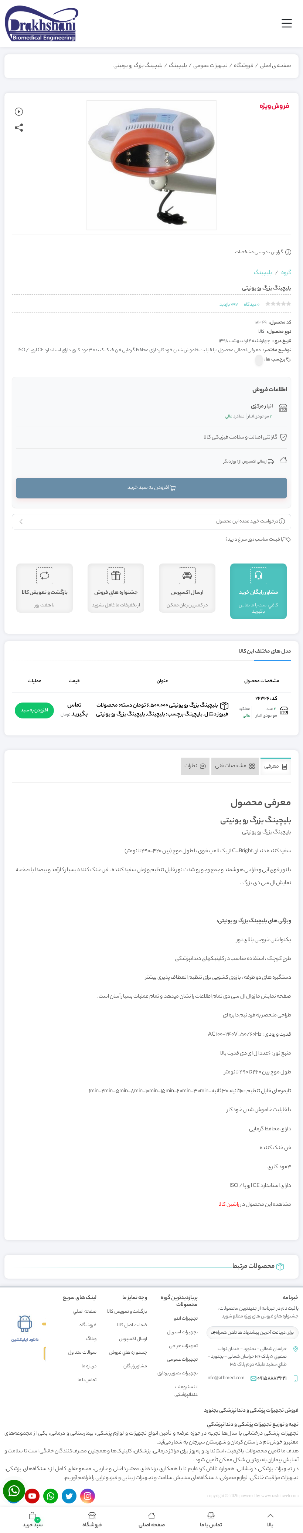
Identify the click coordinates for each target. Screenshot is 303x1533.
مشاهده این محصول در (254, 1205)
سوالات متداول (82, 1353)
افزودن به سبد (34, 710)
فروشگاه (243, 66)
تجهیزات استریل (182, 1332)
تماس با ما (87, 1380)
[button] (32, 1520)
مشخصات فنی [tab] (231, 766)
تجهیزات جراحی (183, 1346)
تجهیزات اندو (186, 1319)
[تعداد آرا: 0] (267, 303)
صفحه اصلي (84, 1312)
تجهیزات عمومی (210, 66)
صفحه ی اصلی (275, 66)
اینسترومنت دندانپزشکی (186, 1391)
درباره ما (89, 1366)
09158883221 (272, 1378)
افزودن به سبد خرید (148, 488)
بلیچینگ (178, 66)
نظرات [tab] (191, 766)
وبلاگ (91, 1339)
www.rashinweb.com (280, 1495)
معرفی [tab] (272, 766)
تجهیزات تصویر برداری (177, 1373)
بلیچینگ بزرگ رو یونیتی (138, 66)
